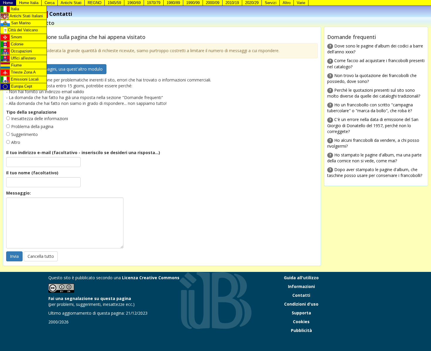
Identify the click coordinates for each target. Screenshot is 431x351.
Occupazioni (21, 51)
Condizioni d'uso (301, 304)
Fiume (16, 65)
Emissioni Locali (24, 79)
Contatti (301, 295)
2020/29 (252, 3)
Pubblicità (301, 330)
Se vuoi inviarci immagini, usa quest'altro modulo (56, 69)
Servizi (270, 3)
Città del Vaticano (22, 30)
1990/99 (193, 3)
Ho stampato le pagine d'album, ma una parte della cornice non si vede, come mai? (374, 157)
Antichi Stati (71, 3)
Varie (301, 3)
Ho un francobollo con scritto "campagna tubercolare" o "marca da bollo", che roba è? (370, 107)
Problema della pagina (31, 126)
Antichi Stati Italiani (26, 16)
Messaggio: (18, 193)
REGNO (94, 3)
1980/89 (173, 3)
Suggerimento (24, 134)
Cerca (50, 3)
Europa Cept (21, 86)
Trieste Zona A (23, 72)
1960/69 (134, 3)
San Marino (20, 23)
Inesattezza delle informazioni (39, 118)
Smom (16, 37)
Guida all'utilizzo (301, 277)
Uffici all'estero (23, 58)
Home (8, 3)
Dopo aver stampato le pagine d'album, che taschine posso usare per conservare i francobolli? (374, 172)
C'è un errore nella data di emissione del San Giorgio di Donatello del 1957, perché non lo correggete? (372, 125)
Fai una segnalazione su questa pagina (89, 298)
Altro (287, 3)
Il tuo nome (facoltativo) (32, 173)
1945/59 (114, 3)
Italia (14, 9)
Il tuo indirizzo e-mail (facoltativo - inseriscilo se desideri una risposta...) (83, 152)
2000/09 (212, 3)
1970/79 (153, 3)
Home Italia (28, 3)
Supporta (301, 313)
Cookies (301, 321)
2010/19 (232, 3)
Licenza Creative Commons (150, 277)
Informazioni (301, 286)
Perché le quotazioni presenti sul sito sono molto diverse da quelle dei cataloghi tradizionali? (373, 93)
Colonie (16, 44)
